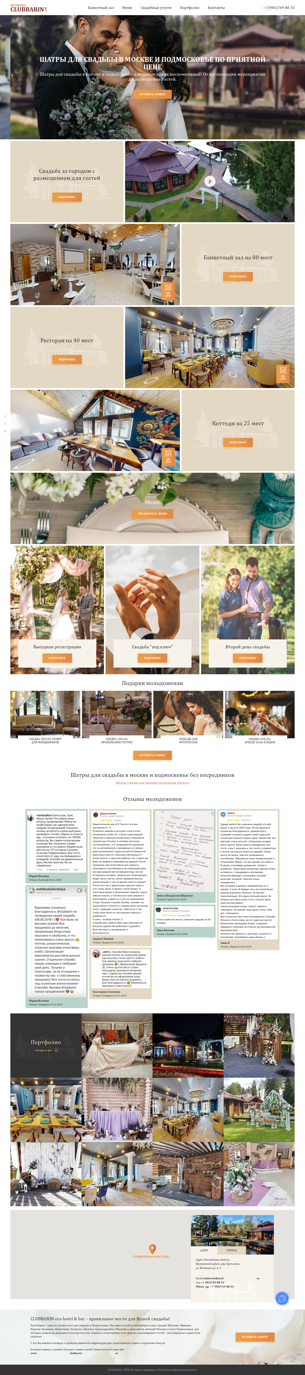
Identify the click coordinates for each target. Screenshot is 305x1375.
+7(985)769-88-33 (279, 8)
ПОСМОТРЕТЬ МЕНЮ (152, 513)
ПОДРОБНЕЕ (67, 197)
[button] (12, 74)
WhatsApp (203, 1286)
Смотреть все (43, 1050)
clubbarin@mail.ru (231, 1278)
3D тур (168, 295)
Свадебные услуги (156, 7)
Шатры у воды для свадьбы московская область (152, 783)
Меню (127, 7)
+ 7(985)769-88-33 (222, 1286)
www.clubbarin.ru (74, 1353)
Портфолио (189, 7)
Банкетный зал (101, 7)
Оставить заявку (255, 1337)
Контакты (216, 7)
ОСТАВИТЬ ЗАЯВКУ (152, 94)
